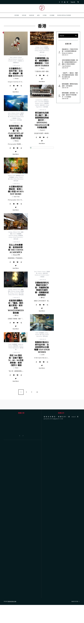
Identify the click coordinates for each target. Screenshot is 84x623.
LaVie (42, 354)
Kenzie (16, 78)
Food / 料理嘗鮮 (44, 47)
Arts (11, 57)
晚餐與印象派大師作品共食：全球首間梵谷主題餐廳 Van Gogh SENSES (42, 347)
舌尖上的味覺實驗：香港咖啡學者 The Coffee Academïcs (15, 248)
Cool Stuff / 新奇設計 (43, 101)
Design (37, 47)
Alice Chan (17, 196)
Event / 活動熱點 (44, 103)
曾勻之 (43, 297)
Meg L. (43, 68)
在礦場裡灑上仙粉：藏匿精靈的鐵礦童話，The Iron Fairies (42, 62)
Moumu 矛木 (16, 255)
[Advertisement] (21, 519)
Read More (16, 92)
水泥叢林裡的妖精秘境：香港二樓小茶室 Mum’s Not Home (16, 190)
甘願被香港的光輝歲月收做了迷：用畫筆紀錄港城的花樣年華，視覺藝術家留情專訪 (42, 288)
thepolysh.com (12, 601)
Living (36, 50)
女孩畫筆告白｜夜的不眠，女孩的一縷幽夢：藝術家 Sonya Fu (15, 72)
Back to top (75, 601)
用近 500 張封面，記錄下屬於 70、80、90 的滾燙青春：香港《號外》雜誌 (15, 360)
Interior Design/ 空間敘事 (42, 49)
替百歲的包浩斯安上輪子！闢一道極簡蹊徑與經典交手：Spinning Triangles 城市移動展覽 (42, 120)
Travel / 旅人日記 (18, 293)
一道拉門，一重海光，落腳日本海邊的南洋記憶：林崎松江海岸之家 (70, 75)
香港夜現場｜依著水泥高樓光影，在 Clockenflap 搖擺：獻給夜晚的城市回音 (15, 132)
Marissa (17, 141)
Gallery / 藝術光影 (40, 105)
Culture (15, 57)
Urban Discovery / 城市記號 (15, 294)
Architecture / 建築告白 (41, 100)
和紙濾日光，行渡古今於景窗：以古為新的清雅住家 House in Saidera (70, 51)
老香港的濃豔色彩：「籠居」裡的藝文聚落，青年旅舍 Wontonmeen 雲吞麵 (16, 306)
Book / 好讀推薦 (13, 344)
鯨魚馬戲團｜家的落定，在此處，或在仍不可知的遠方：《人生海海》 (70, 95)
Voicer (16, 368)
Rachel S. (42, 130)
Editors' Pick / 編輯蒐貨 (14, 175)
